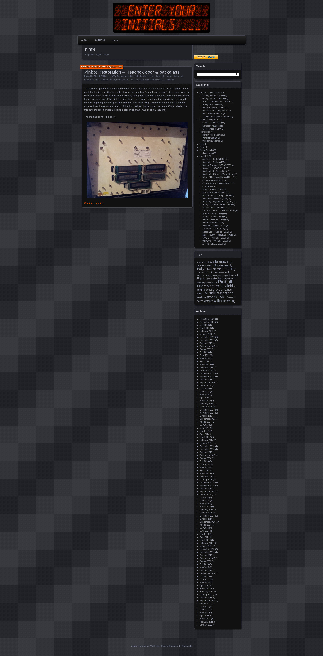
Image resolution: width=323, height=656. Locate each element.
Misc (202, 144)
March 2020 (205, 328)
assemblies (212, 265)
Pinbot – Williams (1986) (213, 220)
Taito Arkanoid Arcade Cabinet (216, 117)
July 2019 (204, 352)
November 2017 (207, 413)
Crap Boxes (207, 186)
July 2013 (204, 564)
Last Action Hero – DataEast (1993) (218, 210)
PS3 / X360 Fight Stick (212, 114)
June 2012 (205, 579)
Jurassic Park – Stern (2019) (215, 207)
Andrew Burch (97, 67)
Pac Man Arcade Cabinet (213, 108)
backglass (129, 76)
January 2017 (206, 443)
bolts (137, 76)
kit (101, 80)
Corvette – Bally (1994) (212, 180)
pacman (207, 283)
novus (232, 278)
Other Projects (206, 150)
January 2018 (206, 407)
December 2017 (207, 410)
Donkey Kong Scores (212, 135)
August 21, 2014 (114, 67)
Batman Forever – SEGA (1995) (216, 165)
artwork (200, 265)
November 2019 (207, 340)
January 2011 (206, 625)
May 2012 (204, 582)
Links (115, 40)
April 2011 (204, 616)
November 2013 (207, 552)
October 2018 (206, 379)
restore (201, 297)
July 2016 (204, 461)
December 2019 (207, 337)
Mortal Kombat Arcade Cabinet (216, 101)
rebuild (200, 293)
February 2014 (206, 543)
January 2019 (206, 370)
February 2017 (206, 440)
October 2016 (206, 452)
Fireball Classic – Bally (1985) (216, 195)
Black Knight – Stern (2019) (214, 171)
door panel (167, 76)
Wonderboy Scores (211, 141)
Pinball (112, 80)
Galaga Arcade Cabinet (213, 98)
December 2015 (207, 482)
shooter (231, 298)
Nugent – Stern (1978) (212, 217)
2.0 (198, 262)
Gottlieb (217, 278)
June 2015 (205, 501)
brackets (144, 76)
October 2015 (206, 488)
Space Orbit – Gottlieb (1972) (215, 232)
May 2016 (204, 467)
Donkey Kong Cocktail (212, 95)
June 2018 (205, 392)
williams (158, 80)
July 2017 (204, 425)
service (221, 296)
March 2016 (205, 473)
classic (217, 269)
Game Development (209, 120)
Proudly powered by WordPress (145, 646)
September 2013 (207, 558)
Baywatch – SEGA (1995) (213, 168)
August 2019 (205, 349)
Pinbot (119, 80)
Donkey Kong (211, 275)
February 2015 (206, 510)
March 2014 (205, 540)
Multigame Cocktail (211, 104)
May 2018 (204, 395)
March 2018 (205, 401)
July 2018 (204, 388)
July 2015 (204, 498)
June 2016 (205, 464)
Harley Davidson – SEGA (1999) (217, 204)
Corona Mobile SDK (211, 123)
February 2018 (206, 404)
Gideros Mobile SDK (211, 129)
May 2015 (204, 504)
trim (152, 80)
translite (145, 80)
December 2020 (207, 319)
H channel (178, 76)
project (217, 289)
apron (203, 262)
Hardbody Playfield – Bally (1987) (217, 201)
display (158, 76)
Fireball (233, 275)
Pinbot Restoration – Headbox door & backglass (132, 72)
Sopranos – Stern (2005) (213, 229)
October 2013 (206, 555)
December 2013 (207, 549)
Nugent (200, 282)
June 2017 (205, 428)
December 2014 (207, 516)
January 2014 (206, 546)
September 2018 (207, 382)
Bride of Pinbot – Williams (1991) (217, 177)
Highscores (205, 132)
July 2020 (204, 325)
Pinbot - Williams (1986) (105, 76)
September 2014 (207, 522)
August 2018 (205, 385)
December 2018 (207, 373)
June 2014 (205, 531)
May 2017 (204, 431)
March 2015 (205, 507)
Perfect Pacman (209, 138)
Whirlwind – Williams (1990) (215, 241)
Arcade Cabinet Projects (211, 92)
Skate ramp (207, 153)
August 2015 (205, 494)
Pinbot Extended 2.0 (211, 223)
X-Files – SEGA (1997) (212, 244)
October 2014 (206, 519)
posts (209, 289)
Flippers (202, 278)
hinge (96, 80)
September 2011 (207, 600)
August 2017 (205, 422)
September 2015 (207, 491)
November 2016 (207, 449)
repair (210, 293)
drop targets (223, 276)
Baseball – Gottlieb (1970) (214, 162)
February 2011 (206, 622)
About (85, 40)
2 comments (168, 80)
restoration (128, 80)
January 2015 (206, 513)
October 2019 (206, 343)
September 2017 (207, 419)
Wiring (231, 301)
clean (151, 76)
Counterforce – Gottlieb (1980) (216, 183)
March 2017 (205, 437)
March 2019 (205, 364)
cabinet (208, 269)
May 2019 (204, 358)
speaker (137, 80)
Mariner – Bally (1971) (212, 213)
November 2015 (207, 485)
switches (208, 301)
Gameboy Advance (211, 126)
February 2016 (206, 476)
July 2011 (204, 607)
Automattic (187, 646)
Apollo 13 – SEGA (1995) (213, 159)
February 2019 (206, 367)
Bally (200, 269)
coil (206, 272)
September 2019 (207, 346)
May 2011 (204, 613)
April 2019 (204, 361)
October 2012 (206, 570)
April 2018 (204, 398)
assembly (226, 265)
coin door (214, 272)
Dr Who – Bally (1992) (212, 189)
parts (214, 282)
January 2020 (206, 334)
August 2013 (205, 561)
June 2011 (204, 610)
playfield (226, 286)
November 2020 (207, 322)
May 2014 (204, 534)
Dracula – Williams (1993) (214, 192)
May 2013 (204, 567)
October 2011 (206, 597)
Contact (100, 40)
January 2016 (206, 479)
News (202, 147)
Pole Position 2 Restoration (214, 111)
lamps (226, 278)
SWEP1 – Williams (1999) (214, 238)
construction (225, 272)
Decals (200, 275)
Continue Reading (93, 203)
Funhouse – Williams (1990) (215, 198)
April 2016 (204, 470)
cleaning (228, 269)
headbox (88, 80)
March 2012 (205, 588)
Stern (200, 300)
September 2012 (207, 573)
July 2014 (204, 528)
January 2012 (206, 594)
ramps (228, 289)
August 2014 (205, 525)
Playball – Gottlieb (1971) (214, 226)
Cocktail (200, 272)
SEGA (209, 297)
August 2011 (205, 603)
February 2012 (206, 591)
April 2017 (204, 434)
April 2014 (204, 537)
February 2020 (206, 331)
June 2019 (205, 355)
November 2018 (207, 376)
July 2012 (204, 576)
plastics (213, 286)
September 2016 (207, 455)
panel (105, 80)
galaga (210, 279)
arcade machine (220, 262)
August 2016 (205, 458)
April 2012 (204, 585)
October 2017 (206, 416)
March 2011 (205, 619)
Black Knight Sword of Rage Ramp (218, 174)
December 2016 (207, 446)
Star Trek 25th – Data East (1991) (217, 235)
